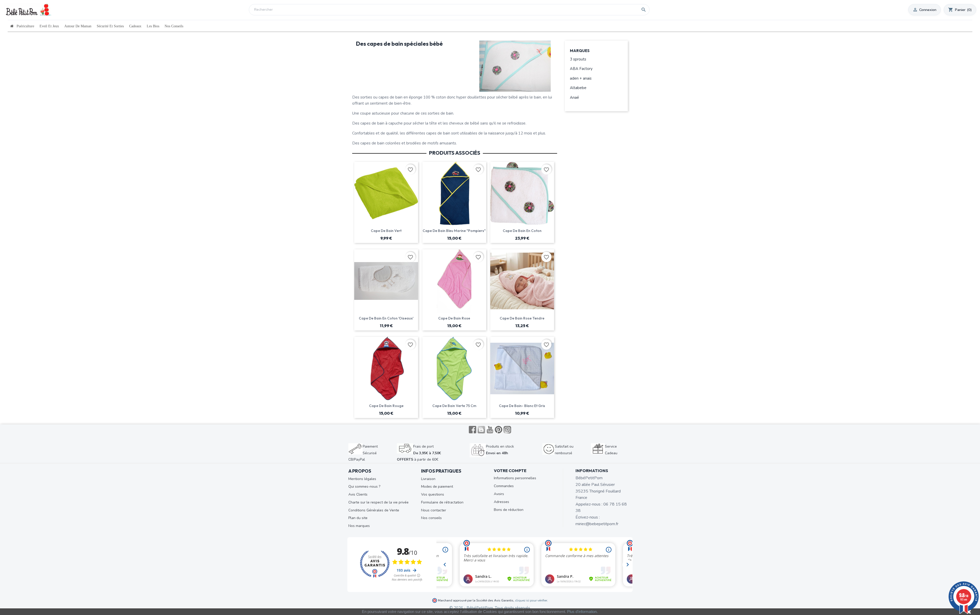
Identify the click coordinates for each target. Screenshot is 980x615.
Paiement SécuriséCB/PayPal (363, 453)
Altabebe (578, 87)
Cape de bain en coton (522, 230)
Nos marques (359, 525)
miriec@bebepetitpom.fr (596, 524)
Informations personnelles (515, 478)
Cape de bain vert (386, 230)
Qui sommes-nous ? (364, 486)
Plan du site (358, 517)
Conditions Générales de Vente (373, 510)
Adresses (501, 501)
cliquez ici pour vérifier (531, 600)
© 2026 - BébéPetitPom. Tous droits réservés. (490, 607)
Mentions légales (362, 478)
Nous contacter (433, 510)
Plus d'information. (582, 611)
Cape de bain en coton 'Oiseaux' (386, 318)
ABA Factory (581, 68)
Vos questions (432, 494)
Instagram (507, 430)
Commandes (504, 486)
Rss (481, 430)
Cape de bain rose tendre (522, 318)
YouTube (490, 430)
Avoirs (499, 493)
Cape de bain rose (454, 318)
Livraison (428, 478)
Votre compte (510, 470)
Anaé (574, 97)
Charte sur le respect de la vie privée (378, 502)
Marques (580, 51)
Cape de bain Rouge (386, 405)
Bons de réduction (508, 509)
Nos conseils (431, 517)
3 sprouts (578, 59)
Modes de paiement (437, 486)
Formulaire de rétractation (442, 502)
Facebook (472, 430)
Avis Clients (358, 494)
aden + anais (581, 78)
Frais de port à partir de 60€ (419, 453)
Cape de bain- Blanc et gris (522, 405)
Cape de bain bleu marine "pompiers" (454, 230)
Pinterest (499, 430)
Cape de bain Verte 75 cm (454, 405)
